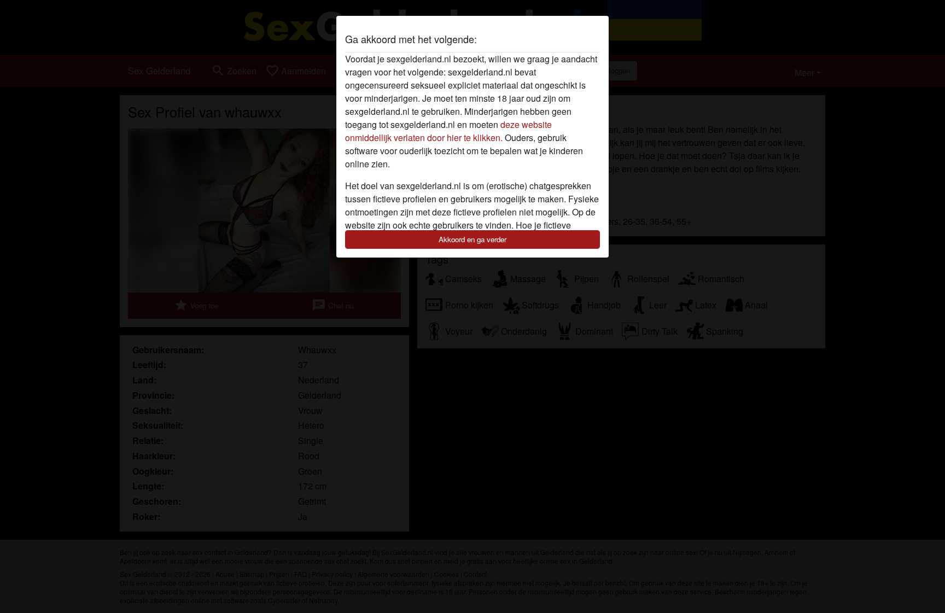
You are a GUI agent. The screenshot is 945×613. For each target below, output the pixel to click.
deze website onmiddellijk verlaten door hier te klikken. (448, 131)
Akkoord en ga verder (472, 239)
